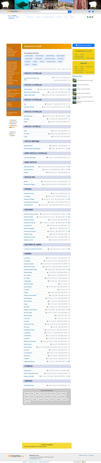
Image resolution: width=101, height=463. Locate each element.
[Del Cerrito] (69, 327)
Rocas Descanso (28, 301)
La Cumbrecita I (28, 225)
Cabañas (10, 79)
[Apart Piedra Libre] (66, 169)
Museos (10, 114)
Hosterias (10, 76)
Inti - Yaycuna (27, 275)
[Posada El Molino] (69, 205)
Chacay (26, 304)
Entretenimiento (11, 100)
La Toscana (27, 318)
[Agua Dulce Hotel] (69, 146)
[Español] (88, 17)
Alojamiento (11, 18)
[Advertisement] (50, 32)
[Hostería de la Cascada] (66, 223)
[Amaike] (69, 181)
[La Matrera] (69, 358)
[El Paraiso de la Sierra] (69, 237)
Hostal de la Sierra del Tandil (31, 214)
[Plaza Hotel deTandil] (66, 107)
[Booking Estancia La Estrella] (69, 376)
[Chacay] (69, 304)
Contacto (91, 455)
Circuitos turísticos (11, 52)
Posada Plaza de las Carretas (31, 202)
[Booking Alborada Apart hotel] (69, 167)
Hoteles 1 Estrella (12, 68)
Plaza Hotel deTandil (29, 107)
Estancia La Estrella (29, 376)
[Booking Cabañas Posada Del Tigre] (69, 269)
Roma (25, 131)
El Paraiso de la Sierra (29, 237)
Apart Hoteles (11, 74)
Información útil (11, 109)
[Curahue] (69, 172)
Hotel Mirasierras (28, 116)
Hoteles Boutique (12, 70)
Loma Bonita (27, 332)
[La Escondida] (69, 335)
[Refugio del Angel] (69, 284)
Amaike (26, 181)
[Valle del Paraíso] (69, 272)
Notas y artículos (90, 58)
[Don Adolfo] (69, 307)
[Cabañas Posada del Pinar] (66, 310)
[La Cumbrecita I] (69, 225)
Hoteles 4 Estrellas (12, 63)
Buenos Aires (12, 17)
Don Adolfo (27, 306)
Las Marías (26, 338)
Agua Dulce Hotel (28, 145)
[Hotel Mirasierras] (66, 116)
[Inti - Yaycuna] (69, 275)
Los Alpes (26, 289)
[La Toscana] (69, 318)
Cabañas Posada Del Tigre (30, 269)
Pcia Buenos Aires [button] (48, 17)
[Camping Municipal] (69, 385)
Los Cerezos (27, 258)
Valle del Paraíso (28, 272)
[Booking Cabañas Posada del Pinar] (69, 310)
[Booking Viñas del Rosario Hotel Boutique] (69, 148)
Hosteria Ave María (28, 217)
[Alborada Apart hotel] (66, 167)
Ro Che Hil (26, 133)
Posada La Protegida (29, 199)
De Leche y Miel (28, 312)
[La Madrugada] (69, 281)
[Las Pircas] (69, 350)
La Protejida (27, 196)
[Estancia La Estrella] (66, 376)
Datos (76, 66)
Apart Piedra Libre (28, 169)
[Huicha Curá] (69, 356)
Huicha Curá (27, 355)
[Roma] (69, 131)
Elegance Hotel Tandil (29, 95)
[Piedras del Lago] (69, 234)
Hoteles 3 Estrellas (12, 65)
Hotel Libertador (28, 89)
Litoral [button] (59, 17)
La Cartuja (26, 321)
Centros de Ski (89, 66)
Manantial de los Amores (30, 341)
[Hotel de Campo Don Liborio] (69, 373)
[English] (92, 17)
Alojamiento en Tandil (32, 46)
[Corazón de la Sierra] (69, 324)
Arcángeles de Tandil (29, 329)
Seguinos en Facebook (84, 45)
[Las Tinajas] (69, 278)
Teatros (10, 104)
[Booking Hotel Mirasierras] (69, 116)
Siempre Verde (27, 370)
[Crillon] (69, 122)
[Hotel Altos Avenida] (69, 220)
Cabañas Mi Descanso (29, 361)
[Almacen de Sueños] (69, 264)
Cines (9, 102)
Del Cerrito (26, 327)
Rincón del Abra (28, 315)
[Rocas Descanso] (69, 301)
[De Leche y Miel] (69, 312)
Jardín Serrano (27, 344)
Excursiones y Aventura (13, 93)
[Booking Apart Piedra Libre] (69, 169)
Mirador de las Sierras (29, 266)
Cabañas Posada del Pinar (30, 309)
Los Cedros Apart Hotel (29, 157)
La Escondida (27, 335)
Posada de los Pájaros (29, 184)
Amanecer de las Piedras (30, 295)
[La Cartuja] (69, 321)
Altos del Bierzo (28, 286)
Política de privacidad (44, 461)
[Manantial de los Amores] (69, 341)
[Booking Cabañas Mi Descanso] (69, 361)
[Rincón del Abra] (69, 315)
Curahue (26, 172)
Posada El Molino (28, 205)
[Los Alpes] (69, 289)
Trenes (76, 54)
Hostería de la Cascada (29, 222)
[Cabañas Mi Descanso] (66, 361)
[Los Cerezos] (69, 258)
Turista (25, 136)
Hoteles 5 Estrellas (12, 62)
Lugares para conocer (12, 51)
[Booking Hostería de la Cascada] (69, 223)
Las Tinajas (27, 278)
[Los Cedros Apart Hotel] (69, 157)
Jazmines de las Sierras (30, 231)
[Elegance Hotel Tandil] (69, 95)
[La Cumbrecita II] (69, 353)
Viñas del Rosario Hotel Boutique (32, 148)
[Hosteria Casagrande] (69, 228)
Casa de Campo (28, 347)
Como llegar (10, 49)
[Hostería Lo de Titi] (69, 240)
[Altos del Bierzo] (69, 287)
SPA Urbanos (11, 96)
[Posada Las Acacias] (69, 193)
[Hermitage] (69, 119)
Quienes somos (83, 455)
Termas (82, 54)
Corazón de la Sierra (29, 324)
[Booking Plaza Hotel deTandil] (69, 107)
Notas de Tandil (11, 55)
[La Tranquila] (69, 261)
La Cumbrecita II (28, 352)
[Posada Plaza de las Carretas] (69, 202)
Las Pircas (26, 350)
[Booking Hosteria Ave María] (69, 217)
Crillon (25, 121)
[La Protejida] (69, 196)
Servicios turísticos (12, 87)
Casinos (10, 106)
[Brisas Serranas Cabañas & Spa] (69, 92)
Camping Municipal (29, 385)
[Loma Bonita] (69, 333)
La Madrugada (27, 281)
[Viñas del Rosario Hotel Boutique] (66, 148)
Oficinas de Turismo (12, 112)
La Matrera (26, 358)
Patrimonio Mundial (79, 56)
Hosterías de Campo (13, 80)
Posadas (10, 77)
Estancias (10, 82)
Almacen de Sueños (29, 263)
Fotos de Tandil (10, 54)
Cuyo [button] (65, 17)
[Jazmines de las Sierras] (66, 231)
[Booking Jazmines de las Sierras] (69, 231)
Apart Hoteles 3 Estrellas (14, 73)
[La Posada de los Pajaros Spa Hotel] (69, 80)
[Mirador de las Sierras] (69, 267)
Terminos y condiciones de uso (30, 461)
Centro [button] (38, 17)
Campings (10, 83)
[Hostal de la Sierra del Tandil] (66, 214)
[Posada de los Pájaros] (69, 184)
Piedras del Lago (28, 234)
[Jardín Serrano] (69, 344)
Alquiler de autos (12, 94)
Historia (9, 48)
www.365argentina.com (35, 458)
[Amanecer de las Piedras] (69, 295)
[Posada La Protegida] (66, 199)
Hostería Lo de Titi (28, 240)
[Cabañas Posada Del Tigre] (66, 269)
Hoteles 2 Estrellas (12, 66)
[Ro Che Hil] (69, 134)
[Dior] (69, 104)
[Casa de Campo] (69, 347)
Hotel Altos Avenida (29, 219)
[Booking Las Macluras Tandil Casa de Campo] (69, 249)
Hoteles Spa (11, 71)
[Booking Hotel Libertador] (69, 89)
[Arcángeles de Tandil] (69, 330)
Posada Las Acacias (29, 193)
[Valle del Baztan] (69, 298)
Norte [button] (71, 17)
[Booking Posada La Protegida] (69, 199)
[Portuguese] (90, 17)
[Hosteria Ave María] (66, 217)
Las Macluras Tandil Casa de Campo (33, 249)
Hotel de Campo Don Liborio (31, 373)
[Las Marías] (69, 338)
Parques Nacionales (79, 58)
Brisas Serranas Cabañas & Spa (32, 92)
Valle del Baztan (28, 298)
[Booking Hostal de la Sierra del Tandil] (69, 214)
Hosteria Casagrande (29, 228)
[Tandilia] (69, 292)
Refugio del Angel (28, 284)
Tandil (17, 17)
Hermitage (26, 119)
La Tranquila (27, 261)
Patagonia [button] (30, 17)
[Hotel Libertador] (66, 89)
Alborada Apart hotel (29, 166)
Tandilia (26, 292)
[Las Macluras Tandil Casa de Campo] (66, 249)
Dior (25, 104)
